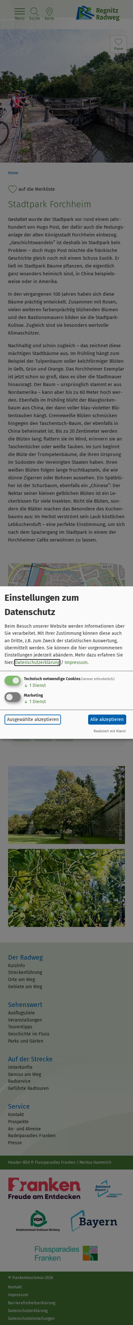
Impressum (76, 662)
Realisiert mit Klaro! (110, 731)
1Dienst (35, 685)
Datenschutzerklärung (37, 662)
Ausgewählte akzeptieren (33, 719)
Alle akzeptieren (107, 719)
